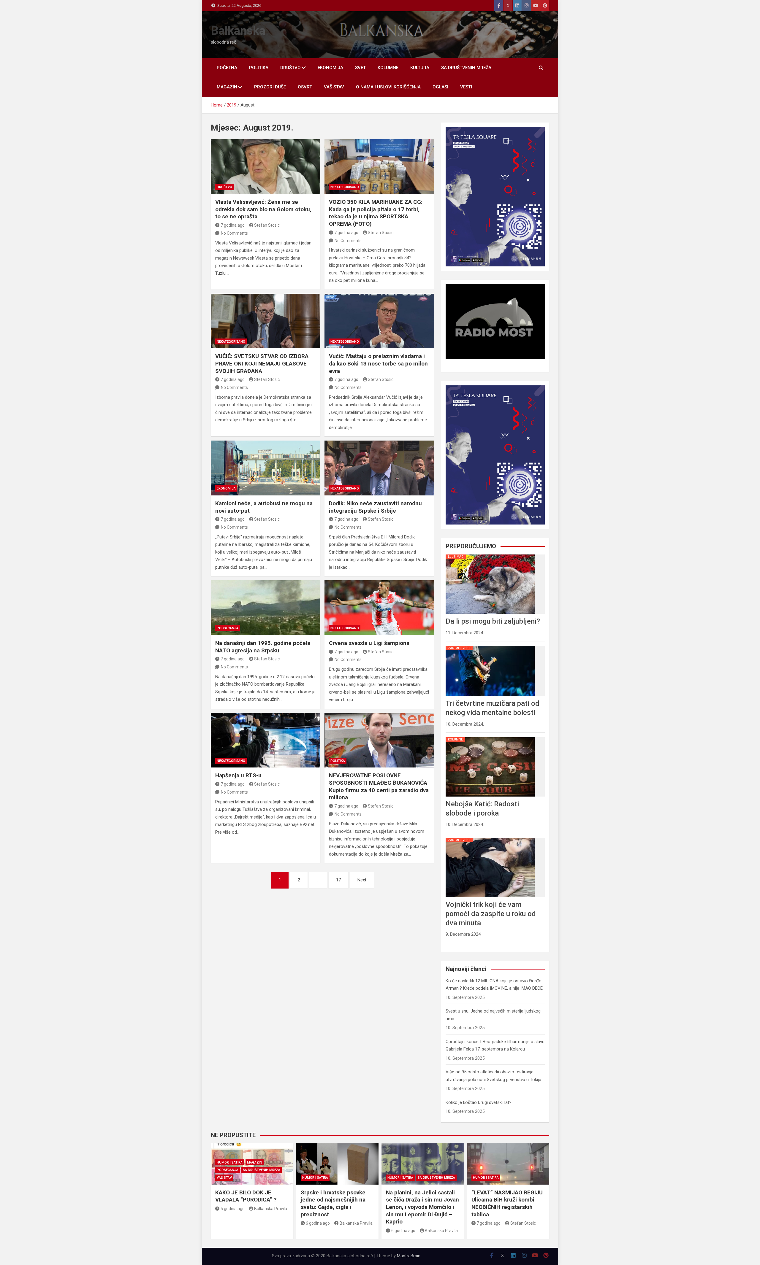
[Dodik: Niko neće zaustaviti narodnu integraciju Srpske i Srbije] (379, 468)
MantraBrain (408, 1255)
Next (361, 880)
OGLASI (440, 87)
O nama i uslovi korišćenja (388, 87)
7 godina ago (233, 225)
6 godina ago (318, 1223)
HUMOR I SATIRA (230, 1162)
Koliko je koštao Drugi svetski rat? (479, 1102)
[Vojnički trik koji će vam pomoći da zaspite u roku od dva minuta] (490, 837)
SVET (360, 67)
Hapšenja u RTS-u (238, 775)
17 (338, 880)
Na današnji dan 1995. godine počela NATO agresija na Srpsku (262, 647)
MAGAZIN (227, 87)
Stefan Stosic (267, 225)
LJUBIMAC (455, 556)
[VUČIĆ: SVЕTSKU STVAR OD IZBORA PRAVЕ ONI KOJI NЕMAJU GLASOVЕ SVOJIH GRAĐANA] (265, 321)
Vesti (466, 87)
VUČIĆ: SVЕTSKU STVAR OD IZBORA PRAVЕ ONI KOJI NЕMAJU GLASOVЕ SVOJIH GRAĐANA (261, 363)
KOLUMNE (388, 67)
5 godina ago (233, 1208)
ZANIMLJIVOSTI (459, 648)
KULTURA (419, 67)
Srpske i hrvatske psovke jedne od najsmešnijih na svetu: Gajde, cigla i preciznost (333, 1203)
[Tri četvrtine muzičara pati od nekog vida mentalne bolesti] (490, 646)
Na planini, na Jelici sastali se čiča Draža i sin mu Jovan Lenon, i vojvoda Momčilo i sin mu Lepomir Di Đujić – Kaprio (422, 1207)
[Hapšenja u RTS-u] (265, 740)
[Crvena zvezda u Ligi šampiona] (379, 607)
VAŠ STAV (334, 87)
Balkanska (238, 31)
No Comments (234, 233)
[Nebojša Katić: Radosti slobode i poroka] (490, 737)
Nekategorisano (344, 187)
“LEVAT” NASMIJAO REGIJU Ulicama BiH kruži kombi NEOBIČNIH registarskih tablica (507, 1203)
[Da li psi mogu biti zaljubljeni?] (490, 554)
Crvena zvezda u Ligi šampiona (369, 643)
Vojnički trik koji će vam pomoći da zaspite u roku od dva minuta (491, 913)
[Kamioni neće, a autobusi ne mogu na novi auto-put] (265, 468)
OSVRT (305, 87)
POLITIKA (258, 67)
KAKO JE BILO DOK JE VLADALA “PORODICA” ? (245, 1196)
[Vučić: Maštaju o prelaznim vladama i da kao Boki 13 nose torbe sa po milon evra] (379, 321)
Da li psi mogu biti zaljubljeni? (493, 621)
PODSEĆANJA (227, 628)
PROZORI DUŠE (270, 87)
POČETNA (227, 67)
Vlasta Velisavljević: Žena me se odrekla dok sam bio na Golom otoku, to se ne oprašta (263, 209)
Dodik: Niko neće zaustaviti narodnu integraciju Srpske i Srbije (375, 507)
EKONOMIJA (330, 67)
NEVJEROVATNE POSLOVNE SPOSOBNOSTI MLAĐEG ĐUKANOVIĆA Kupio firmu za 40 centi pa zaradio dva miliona (379, 786)
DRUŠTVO (290, 67)
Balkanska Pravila (270, 1208)
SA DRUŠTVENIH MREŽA (466, 67)
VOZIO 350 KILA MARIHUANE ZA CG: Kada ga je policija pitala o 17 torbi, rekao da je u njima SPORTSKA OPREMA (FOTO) (375, 212)
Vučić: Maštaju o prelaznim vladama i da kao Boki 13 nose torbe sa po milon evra (378, 363)
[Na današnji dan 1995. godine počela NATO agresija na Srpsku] (265, 607)
